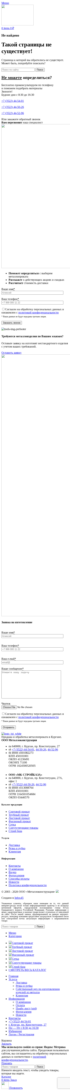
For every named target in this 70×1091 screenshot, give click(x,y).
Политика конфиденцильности (28, 885)
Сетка (12, 824)
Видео (12, 872)
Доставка (14, 845)
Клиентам (15, 851)
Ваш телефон (10, 299)
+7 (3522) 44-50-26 (12, 107)
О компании (16, 869)
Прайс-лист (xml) (26, 1008)
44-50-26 (41, 749)
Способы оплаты (19, 878)
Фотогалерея (16, 875)
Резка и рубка (17, 848)
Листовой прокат (19, 818)
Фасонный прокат (20, 821)
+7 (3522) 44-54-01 (12, 100)
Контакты (15, 865)
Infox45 (19, 897)
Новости (14, 881)
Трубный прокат (19, 814)
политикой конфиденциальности (38, 312)
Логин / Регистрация (21, 1034)
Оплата (20, 1005)
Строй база (15, 831)
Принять (6, 1063)
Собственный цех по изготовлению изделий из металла (38, 991)
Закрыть (6, 1043)
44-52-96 (53, 749)
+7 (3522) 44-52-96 (12, 113)
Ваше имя (8, 289)
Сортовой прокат (19, 811)
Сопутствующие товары (23, 827)
